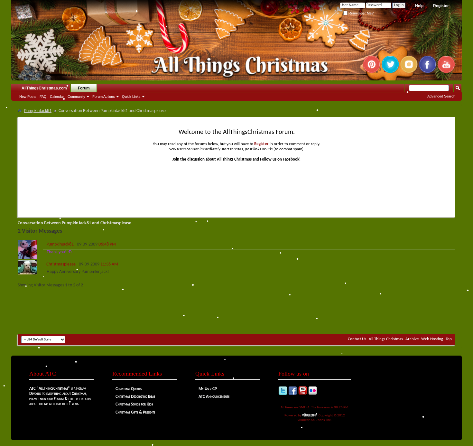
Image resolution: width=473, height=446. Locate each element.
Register (441, 6)
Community (76, 96)
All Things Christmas (386, 339)
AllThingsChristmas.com (44, 88)
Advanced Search (441, 96)
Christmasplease (61, 264)
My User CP (208, 389)
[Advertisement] (236, 314)
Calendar (57, 96)
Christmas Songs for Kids (134, 404)
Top (449, 339)
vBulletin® (310, 415)
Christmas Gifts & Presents (135, 412)
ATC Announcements (214, 397)
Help (419, 6)
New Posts (27, 96)
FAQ (43, 96)
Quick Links (131, 96)
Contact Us (357, 339)
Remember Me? (361, 13)
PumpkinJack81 (37, 110)
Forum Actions (103, 96)
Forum (84, 88)
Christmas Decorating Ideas (135, 397)
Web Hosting (432, 339)
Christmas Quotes (129, 389)
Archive (412, 339)
